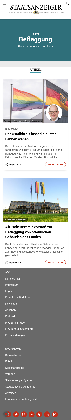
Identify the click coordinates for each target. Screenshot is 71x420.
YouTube (32, 414)
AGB (7, 272)
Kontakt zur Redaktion (18, 297)
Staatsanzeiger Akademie (20, 386)
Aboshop (10, 310)
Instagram (24, 414)
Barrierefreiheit (13, 355)
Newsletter (11, 303)
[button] (6, 414)
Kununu (55, 414)
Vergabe (10, 374)
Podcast (10, 316)
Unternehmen (13, 348)
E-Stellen (10, 361)
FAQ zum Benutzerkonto (19, 328)
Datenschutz (12, 278)
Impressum (11, 284)
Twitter (16, 414)
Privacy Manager (15, 335)
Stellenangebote (14, 367)
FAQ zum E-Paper (15, 322)
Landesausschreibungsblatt (21, 399)
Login (8, 291)
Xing (39, 414)
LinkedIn (47, 414)
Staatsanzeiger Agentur (19, 380)
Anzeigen (10, 393)
